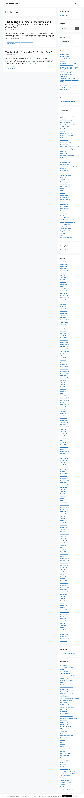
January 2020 (64, 422)
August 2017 (63, 487)
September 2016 (64, 511)
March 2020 (63, 418)
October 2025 (64, 268)
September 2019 (64, 431)
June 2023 (63, 331)
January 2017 (63, 502)
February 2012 (64, 634)
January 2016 (64, 529)
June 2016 (63, 518)
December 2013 (64, 585)
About (76, 3)
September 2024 (64, 297)
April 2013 (63, 603)
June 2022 (63, 357)
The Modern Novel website (27, 42)
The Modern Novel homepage (68, 101)
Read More (74, 796)
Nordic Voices (64, 206)
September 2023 (64, 324)
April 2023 (63, 335)
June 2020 (63, 411)
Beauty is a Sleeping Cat (66, 129)
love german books (65, 202)
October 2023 (64, 322)
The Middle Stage (65, 217)
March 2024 (63, 311)
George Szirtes (64, 173)
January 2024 (64, 315)
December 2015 (64, 531)
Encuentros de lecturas (66, 164)
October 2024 (64, 295)
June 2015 (63, 545)
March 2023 (63, 337)
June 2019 (63, 438)
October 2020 (64, 402)
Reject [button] (69, 796)
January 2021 (63, 395)
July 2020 (63, 409)
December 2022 (64, 344)
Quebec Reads (64, 213)
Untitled (62, 61)
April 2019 (63, 442)
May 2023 (63, 333)
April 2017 (63, 496)
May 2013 (63, 601)
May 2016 (63, 520)
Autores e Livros (64, 126)
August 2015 (63, 540)
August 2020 (63, 407)
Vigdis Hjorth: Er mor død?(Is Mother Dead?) (29, 52)
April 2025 (63, 282)
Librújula (62, 188)
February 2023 (64, 340)
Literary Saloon (64, 195)
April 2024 (63, 308)
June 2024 (63, 304)
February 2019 (64, 447)
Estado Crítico (64, 170)
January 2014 (64, 583)
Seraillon (62, 215)
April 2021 (63, 389)
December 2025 (64, 266)
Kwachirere (63, 182)
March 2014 (63, 578)
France (8, 42)
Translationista (64, 233)
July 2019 (62, 436)
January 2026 (64, 264)
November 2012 (64, 614)
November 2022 (64, 346)
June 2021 (63, 384)
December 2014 (64, 558)
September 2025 (64, 271)
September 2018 (64, 458)
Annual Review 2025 (65, 58)
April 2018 (63, 469)
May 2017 (62, 493)
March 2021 (63, 391)
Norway (14, 66)
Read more (24, 38)
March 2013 (63, 605)
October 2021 (64, 375)
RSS (63, 50)
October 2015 (64, 536)
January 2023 (64, 342)
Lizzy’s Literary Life (65, 199)
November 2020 (64, 400)
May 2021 (62, 386)
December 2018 (64, 451)
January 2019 (64, 449)
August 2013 (63, 594)
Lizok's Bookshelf (64, 197)
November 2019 (64, 427)
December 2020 (64, 398)
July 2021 (62, 382)
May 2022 (63, 360)
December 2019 (64, 424)
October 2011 (63, 641)
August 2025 (63, 273)
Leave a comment (11, 43)
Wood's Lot (63, 235)
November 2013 (64, 587)
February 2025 (64, 286)
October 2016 (64, 509)
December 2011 (64, 636)
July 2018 (62, 462)
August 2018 (63, 460)
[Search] (77, 28)
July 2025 (62, 275)
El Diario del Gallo (65, 162)
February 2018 (64, 473)
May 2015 (62, 547)
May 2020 (63, 413)
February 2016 (64, 527)
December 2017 (64, 478)
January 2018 (63, 476)
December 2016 (64, 505)
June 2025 (63, 277)
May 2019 (63, 440)
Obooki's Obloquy (65, 208)
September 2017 (64, 485)
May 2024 (63, 306)
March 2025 (63, 284)
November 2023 (64, 320)
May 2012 (62, 627)
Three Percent (64, 226)
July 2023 (63, 328)
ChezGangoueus (64, 144)
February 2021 (64, 393)
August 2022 (63, 353)
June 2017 (63, 491)
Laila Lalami (63, 186)
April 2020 (63, 415)
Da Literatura (63, 151)
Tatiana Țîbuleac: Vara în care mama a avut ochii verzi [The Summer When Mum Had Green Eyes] (28, 24)
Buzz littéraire (64, 140)
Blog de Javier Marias (66, 133)
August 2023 (63, 326)
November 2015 (64, 534)
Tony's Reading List (65, 231)
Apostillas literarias (65, 122)
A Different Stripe (64, 114)
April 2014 (63, 576)
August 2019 (63, 433)
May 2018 (62, 467)
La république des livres (66, 184)
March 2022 (63, 364)
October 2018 (64, 456)
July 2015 (62, 543)
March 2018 (63, 471)
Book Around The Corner (66, 135)
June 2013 (63, 598)
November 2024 (64, 293)
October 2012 (64, 616)
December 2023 (64, 317)
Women (31, 66)
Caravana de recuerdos (66, 142)
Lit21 (61, 190)
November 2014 (64, 560)
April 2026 (63, 262)
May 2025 (63, 279)
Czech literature (64, 54)
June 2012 (63, 625)
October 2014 (64, 563)
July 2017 (62, 489)
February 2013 (64, 607)
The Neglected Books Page (67, 222)
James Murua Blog (65, 179)
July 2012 (62, 623)
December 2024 (64, 291)
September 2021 (64, 378)
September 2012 (64, 618)
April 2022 (63, 362)
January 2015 (63, 556)
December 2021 (64, 371)
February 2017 (64, 500)
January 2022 (64, 369)
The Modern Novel (12, 3)
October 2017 (64, 482)
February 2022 (64, 366)
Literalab (62, 193)
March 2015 (63, 551)
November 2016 (64, 507)
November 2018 (64, 453)
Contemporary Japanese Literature (69, 146)
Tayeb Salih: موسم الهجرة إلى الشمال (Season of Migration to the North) (69, 80)
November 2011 (64, 638)
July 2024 (63, 302)
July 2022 (62, 355)
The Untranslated (65, 224)
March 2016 (63, 525)
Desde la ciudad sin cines (67, 155)
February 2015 (64, 554)
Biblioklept (63, 131)
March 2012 (63, 632)
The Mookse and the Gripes (67, 219)
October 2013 (64, 589)
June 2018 (63, 465)
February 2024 (64, 313)
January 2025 (64, 288)
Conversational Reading (66, 149)
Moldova (12, 42)
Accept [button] (64, 796)
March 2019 (63, 444)
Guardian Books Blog (65, 175)
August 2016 (63, 514)
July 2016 (62, 516)
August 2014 (63, 567)
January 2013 (64, 609)
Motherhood (17, 42)
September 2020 (64, 404)
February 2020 (64, 420)
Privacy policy (64, 15)
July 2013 (62, 596)
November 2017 (64, 480)
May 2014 (63, 574)
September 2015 (64, 538)
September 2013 (64, 592)
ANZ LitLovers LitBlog (66, 120)
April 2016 (63, 522)
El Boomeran (63, 160)
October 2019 (64, 429)
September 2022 (64, 351)
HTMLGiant (63, 177)
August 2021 (63, 380)
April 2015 (63, 549)
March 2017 (63, 498)
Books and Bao (64, 137)
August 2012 (63, 621)
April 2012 (63, 630)
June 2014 (63, 572)
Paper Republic (64, 211)
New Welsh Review (65, 204)
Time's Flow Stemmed (66, 228)
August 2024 (63, 299)
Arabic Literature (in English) (67, 124)
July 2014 (62, 569)
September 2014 (64, 565)
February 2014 (64, 580)
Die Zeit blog (63, 158)
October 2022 (64, 349)
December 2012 (64, 612)
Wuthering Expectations (66, 237)
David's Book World (65, 153)
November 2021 (64, 373)
